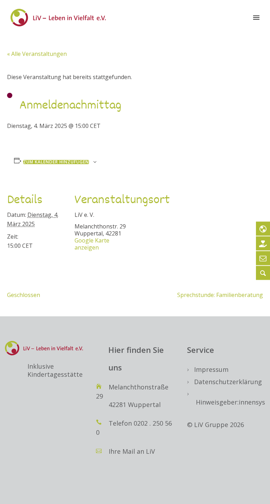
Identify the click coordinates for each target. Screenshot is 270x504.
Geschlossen (23, 295)
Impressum (211, 369)
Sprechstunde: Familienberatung (220, 295)
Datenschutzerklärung (228, 381)
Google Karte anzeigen (92, 244)
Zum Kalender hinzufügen (56, 162)
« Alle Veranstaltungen (37, 54)
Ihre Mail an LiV (132, 451)
